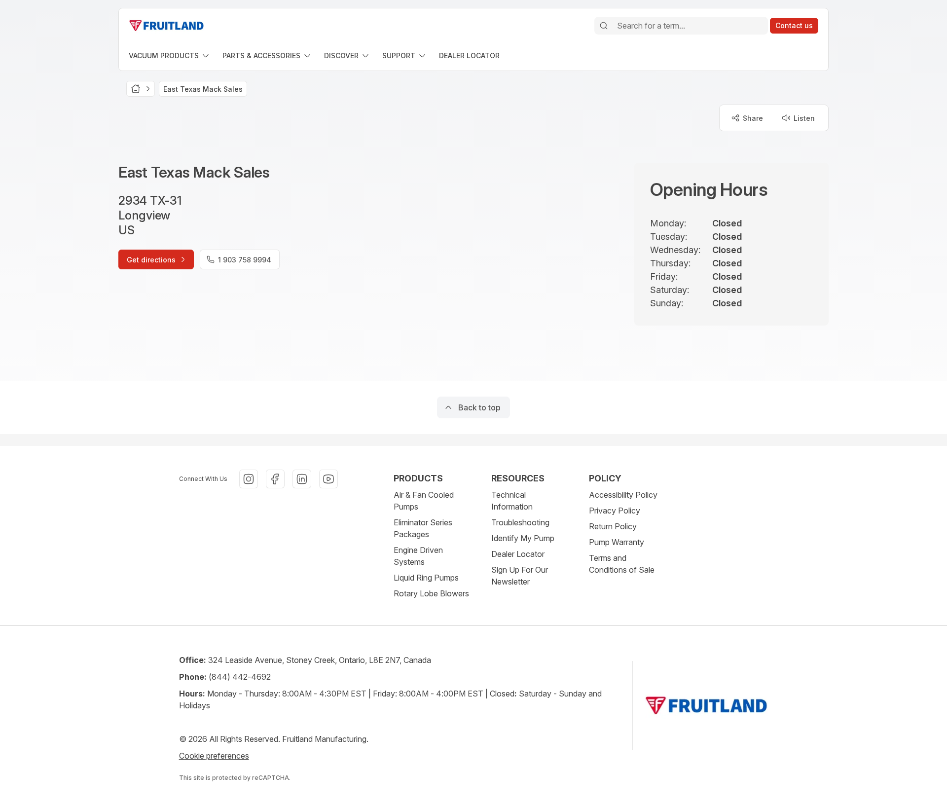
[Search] (604, 26)
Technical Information (512, 501)
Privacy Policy (614, 510)
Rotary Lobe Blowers (431, 593)
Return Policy (613, 526)
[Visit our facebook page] (275, 479)
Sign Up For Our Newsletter (519, 575)
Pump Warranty (616, 542)
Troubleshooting (520, 522)
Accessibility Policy (623, 495)
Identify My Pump (522, 538)
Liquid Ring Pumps (426, 578)
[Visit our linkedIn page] (301, 479)
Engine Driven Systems (418, 556)
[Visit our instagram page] (248, 479)
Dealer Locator (518, 554)
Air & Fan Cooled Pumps (424, 501)
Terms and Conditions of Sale (622, 564)
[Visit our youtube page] (328, 479)
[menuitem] (170, 55)
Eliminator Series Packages (423, 528)
